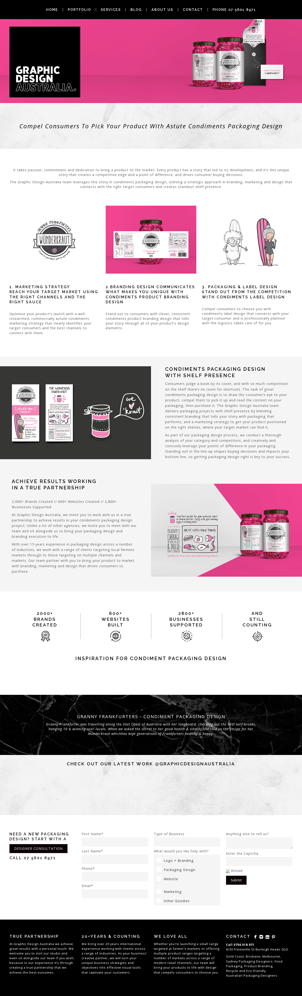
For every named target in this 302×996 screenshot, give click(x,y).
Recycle (232, 971)
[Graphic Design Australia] (44, 62)
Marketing (173, 891)
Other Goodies (177, 901)
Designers (269, 975)
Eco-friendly (256, 971)
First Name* (92, 834)
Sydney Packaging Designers (249, 961)
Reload (237, 870)
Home (52, 9)
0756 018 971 (244, 944)
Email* (87, 885)
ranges (187, 953)
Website (171, 879)
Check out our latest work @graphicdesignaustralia (151, 763)
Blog (136, 9)
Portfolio (79, 9)
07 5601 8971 (40, 858)
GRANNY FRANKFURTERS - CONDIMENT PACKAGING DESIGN (151, 716)
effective (114, 967)
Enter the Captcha (242, 853)
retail (172, 963)
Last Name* (92, 851)
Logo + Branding (179, 860)
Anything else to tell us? (247, 834)
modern (160, 963)
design (211, 967)
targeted (161, 948)
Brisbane (253, 956)
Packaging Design (179, 869)
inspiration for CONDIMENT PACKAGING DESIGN (151, 658)
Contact (193, 9)
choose (205, 972)
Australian (234, 975)
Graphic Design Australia (34, 944)
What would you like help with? (181, 851)
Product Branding (258, 966)
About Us (162, 9)
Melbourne (271, 956)
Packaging (251, 975)
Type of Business (169, 834)
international (130, 944)
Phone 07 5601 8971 (234, 9)
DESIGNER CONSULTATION (38, 848)
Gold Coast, (235, 956)
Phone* (88, 868)
